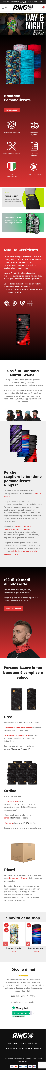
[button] (5, 944)
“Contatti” (15, 804)
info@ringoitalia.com (19, 818)
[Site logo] (23, 8)
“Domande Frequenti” (20, 749)
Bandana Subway (36, 948)
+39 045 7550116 (29, 823)
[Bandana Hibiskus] (14, 934)
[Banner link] (23, 24)
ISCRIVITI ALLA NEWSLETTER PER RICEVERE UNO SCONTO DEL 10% (23, 2)
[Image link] (23, 1035)
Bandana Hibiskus (14, 948)
